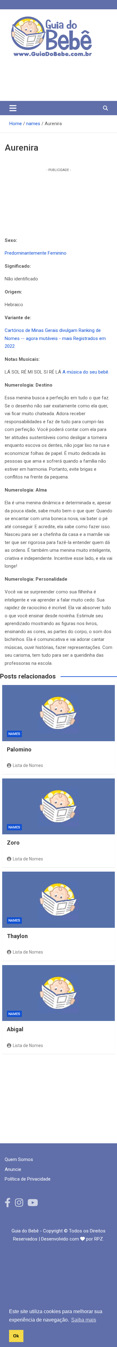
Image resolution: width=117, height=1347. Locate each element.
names (14, 734)
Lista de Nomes (28, 765)
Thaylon (17, 936)
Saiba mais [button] (83, 1319)
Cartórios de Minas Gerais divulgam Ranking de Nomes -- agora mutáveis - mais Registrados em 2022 (55, 338)
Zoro (13, 842)
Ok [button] (16, 1335)
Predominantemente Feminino (35, 253)
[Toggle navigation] (13, 108)
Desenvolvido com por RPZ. (72, 1239)
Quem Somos (19, 1159)
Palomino (19, 749)
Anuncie (13, 1169)
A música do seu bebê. (85, 372)
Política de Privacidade (28, 1179)
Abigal (15, 1029)
